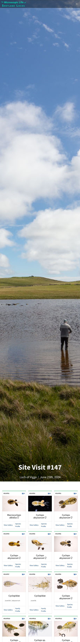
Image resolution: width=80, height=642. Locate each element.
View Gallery (8, 525)
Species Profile (18, 525)
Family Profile (17, 609)
